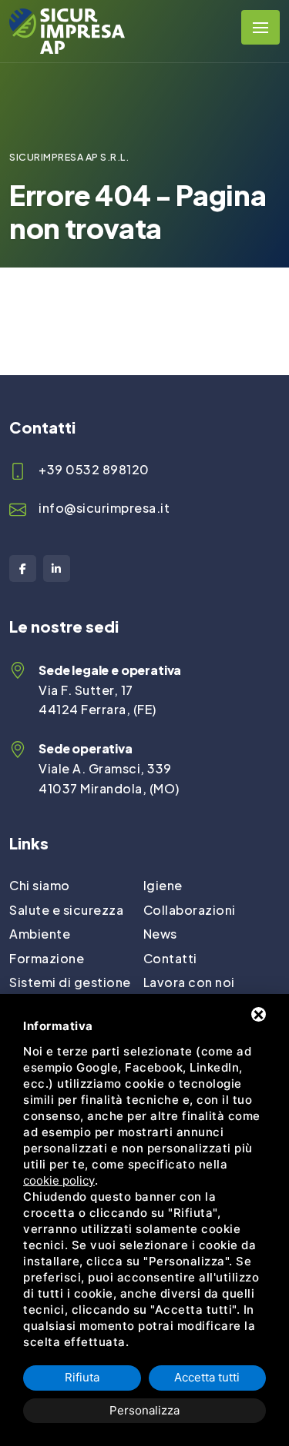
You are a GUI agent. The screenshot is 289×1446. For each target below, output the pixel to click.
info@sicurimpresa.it (104, 508)
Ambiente (39, 934)
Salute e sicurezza (66, 910)
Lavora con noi (189, 982)
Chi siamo (39, 885)
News (160, 934)
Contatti (170, 958)
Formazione (46, 958)
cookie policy (59, 1180)
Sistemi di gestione (70, 982)
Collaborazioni (189, 910)
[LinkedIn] (56, 568)
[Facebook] (22, 568)
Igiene (163, 885)
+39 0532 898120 (94, 469)
